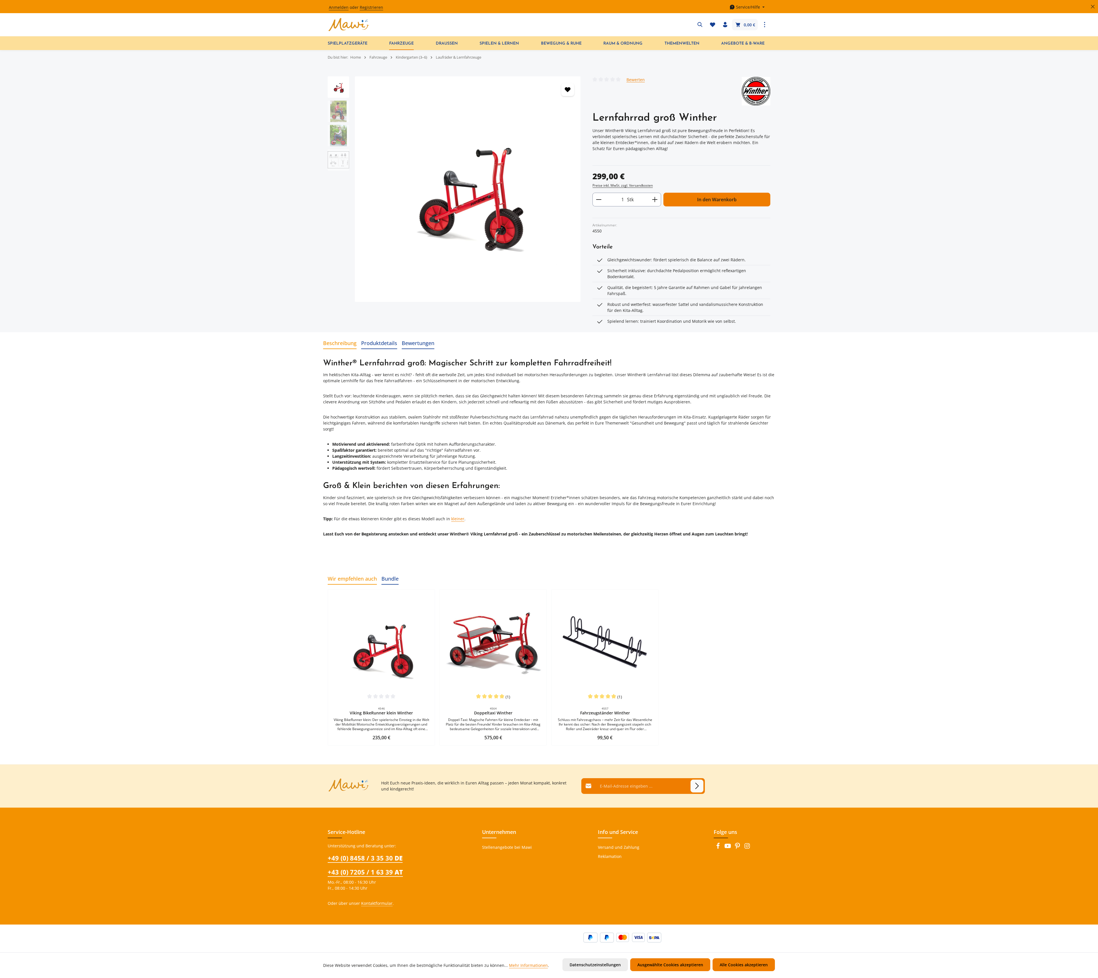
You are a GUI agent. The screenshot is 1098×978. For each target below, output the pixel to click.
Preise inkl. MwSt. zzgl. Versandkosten (622, 185)
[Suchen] (700, 24)
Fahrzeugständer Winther (605, 713)
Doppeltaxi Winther (493, 713)
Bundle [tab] (390, 578)
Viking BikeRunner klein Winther (381, 713)
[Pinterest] (738, 847)
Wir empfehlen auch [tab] (352, 578)
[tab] (340, 343)
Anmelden (339, 7)
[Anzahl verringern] (598, 199)
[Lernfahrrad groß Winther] (468, 189)
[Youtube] (728, 847)
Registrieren (371, 7)
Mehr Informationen (528, 965)
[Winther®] (756, 91)
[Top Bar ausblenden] (1093, 7)
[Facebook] (718, 847)
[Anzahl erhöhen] (655, 199)
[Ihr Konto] (725, 24)
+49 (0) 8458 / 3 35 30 (365, 858)
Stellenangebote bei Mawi (507, 847)
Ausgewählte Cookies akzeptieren (670, 964)
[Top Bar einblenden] (764, 24)
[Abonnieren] (697, 786)
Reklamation (610, 856)
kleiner (457, 518)
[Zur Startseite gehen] (349, 24)
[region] (454, 189)
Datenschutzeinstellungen (595, 964)
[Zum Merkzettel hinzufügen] (567, 89)
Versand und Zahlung (618, 847)
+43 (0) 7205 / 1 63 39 (365, 872)
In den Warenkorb (717, 199)
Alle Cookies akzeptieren (744, 964)
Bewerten (635, 79)
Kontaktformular (377, 903)
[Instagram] (747, 847)
